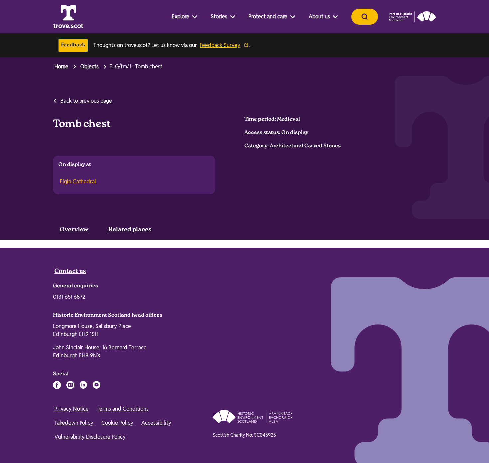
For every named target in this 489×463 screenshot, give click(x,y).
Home (61, 66)
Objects (89, 66)
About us (319, 16)
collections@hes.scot (345, 269)
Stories (219, 16)
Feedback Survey (220, 45)
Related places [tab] (130, 229)
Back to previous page (86, 100)
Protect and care (267, 16)
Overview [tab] (74, 229)
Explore (180, 16)
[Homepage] (68, 16)
